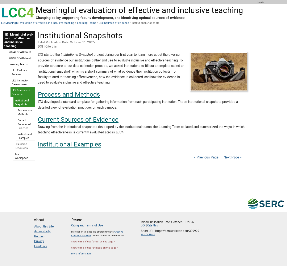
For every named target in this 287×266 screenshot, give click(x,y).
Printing (39, 236)
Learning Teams (86, 22)
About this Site (44, 226)
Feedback (40, 246)
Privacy (39, 241)
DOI (40, 46)
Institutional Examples (69, 144)
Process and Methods (69, 94)
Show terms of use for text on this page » (93, 241)
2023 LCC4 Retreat (20, 58)
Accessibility (42, 231)
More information (81, 253)
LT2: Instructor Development (20, 82)
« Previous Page (206, 157)
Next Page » (232, 157)
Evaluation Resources (21, 145)
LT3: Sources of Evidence (114, 22)
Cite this (51, 46)
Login (261, 2)
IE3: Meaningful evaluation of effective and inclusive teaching (37, 22)
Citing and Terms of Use (87, 225)
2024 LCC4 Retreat (20, 52)
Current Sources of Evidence (78, 119)
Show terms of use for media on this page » (94, 247)
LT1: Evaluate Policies (19, 72)
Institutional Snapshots (22, 102)
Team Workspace (21, 156)
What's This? (148, 234)
